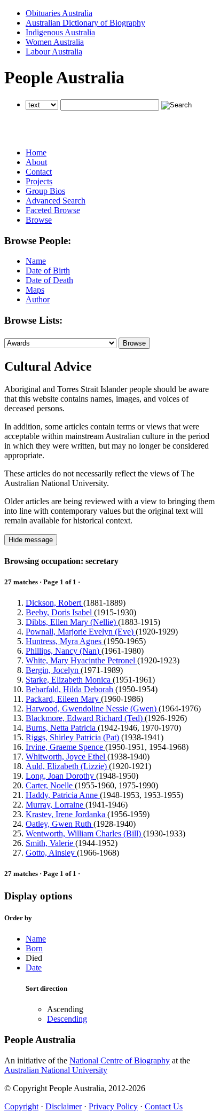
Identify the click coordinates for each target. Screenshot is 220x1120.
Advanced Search (55, 200)
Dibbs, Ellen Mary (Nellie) (72, 621)
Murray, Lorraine (55, 804)
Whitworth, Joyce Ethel (66, 756)
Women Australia (55, 41)
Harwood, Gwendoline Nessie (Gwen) (92, 708)
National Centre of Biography (119, 1060)
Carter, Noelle (50, 785)
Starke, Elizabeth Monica (69, 679)
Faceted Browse (53, 210)
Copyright (21, 1106)
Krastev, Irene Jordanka (66, 814)
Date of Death (49, 280)
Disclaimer (63, 1106)
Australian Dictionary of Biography (85, 22)
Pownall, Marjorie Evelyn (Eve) (81, 631)
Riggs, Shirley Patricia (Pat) (73, 737)
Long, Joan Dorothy (61, 775)
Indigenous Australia (60, 32)
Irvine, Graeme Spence (65, 746)
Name (36, 260)
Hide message (31, 540)
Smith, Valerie (50, 843)
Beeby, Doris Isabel (60, 612)
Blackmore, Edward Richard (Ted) (85, 718)
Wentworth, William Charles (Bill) (84, 833)
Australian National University (55, 1070)
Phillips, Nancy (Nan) (63, 650)
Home (36, 152)
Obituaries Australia (59, 13)
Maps (35, 289)
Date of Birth (48, 270)
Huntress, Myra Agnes (65, 641)
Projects (39, 181)
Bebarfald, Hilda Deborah (70, 689)
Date (34, 967)
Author (38, 299)
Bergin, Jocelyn (53, 670)
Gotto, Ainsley (51, 852)
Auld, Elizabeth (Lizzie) (67, 766)
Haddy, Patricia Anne (63, 795)
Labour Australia (54, 51)
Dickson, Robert (54, 602)
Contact (39, 171)
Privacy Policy (113, 1106)
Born (34, 948)
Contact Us (164, 1106)
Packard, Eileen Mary (63, 698)
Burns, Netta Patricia (62, 727)
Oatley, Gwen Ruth (59, 823)
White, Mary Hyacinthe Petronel (81, 660)
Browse (39, 219)
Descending (67, 1018)
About (36, 162)
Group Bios (45, 190)
